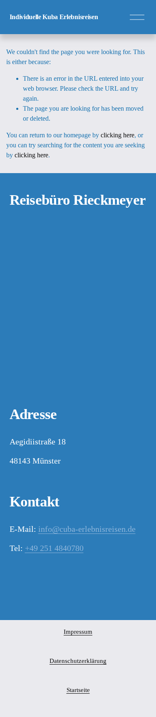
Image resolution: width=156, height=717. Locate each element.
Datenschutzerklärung (78, 660)
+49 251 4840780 (54, 548)
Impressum (78, 631)
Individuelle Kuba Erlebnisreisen (54, 16)
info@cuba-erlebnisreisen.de (87, 528)
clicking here (117, 135)
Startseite (78, 690)
